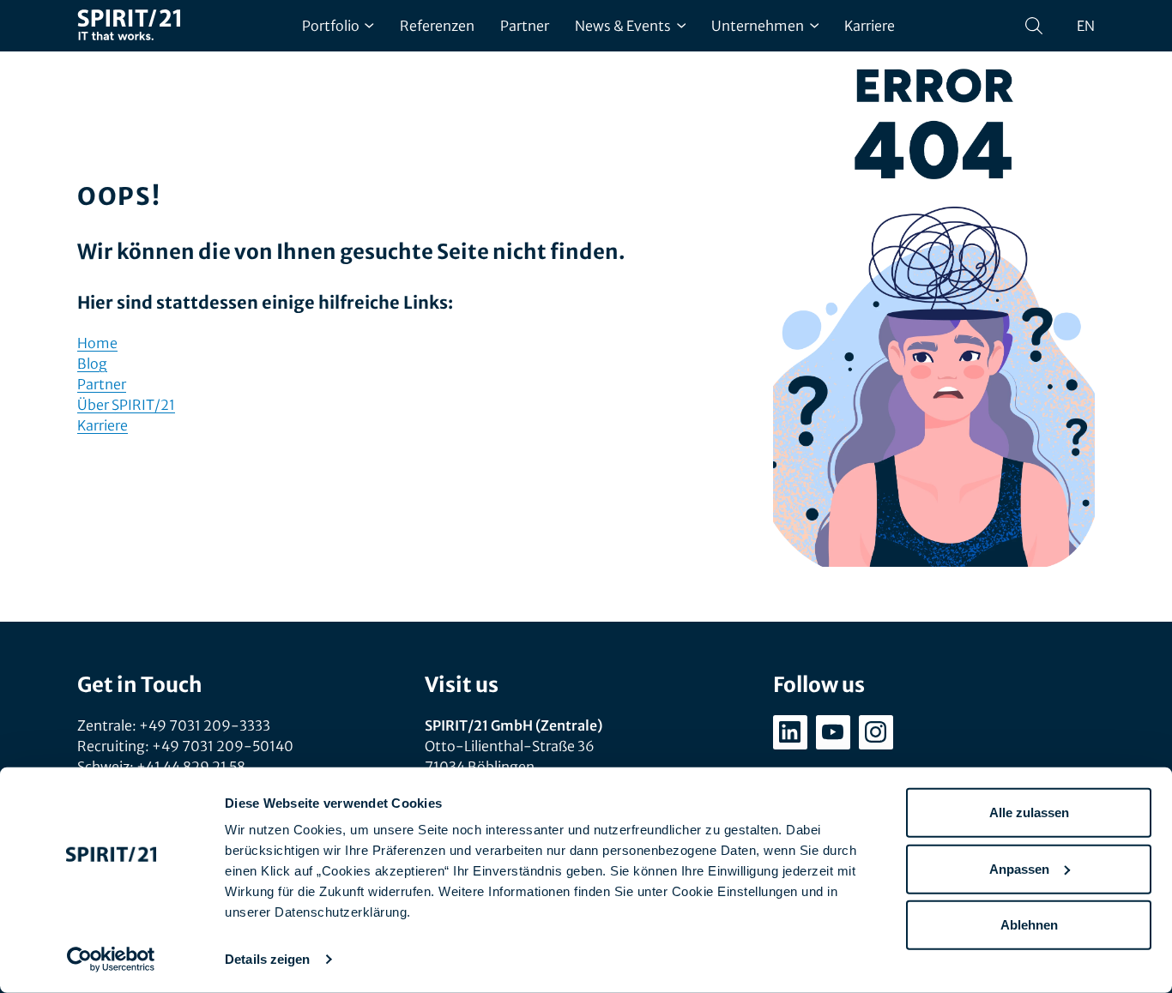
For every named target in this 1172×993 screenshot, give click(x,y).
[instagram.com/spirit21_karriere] (876, 732)
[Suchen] (1034, 25)
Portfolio (330, 25)
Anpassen (1019, 868)
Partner (524, 25)
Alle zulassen (1029, 812)
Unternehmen (757, 25)
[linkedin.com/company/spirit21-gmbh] (790, 732)
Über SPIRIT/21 (126, 404)
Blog (92, 363)
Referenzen (437, 25)
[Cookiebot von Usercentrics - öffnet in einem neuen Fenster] (111, 959)
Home (97, 343)
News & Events (623, 25)
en (1086, 25)
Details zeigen (267, 959)
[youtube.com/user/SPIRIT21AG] (833, 732)
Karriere (869, 25)
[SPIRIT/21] (128, 26)
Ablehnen (1029, 925)
